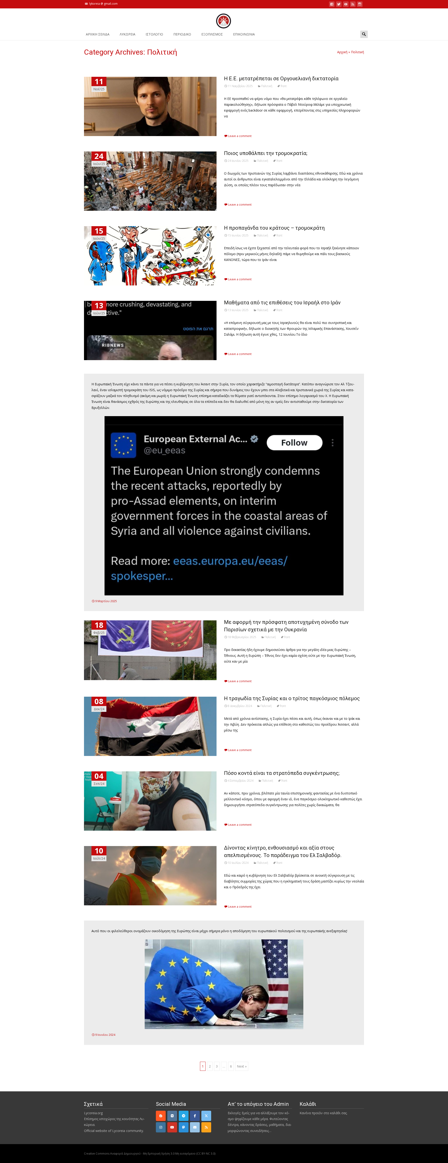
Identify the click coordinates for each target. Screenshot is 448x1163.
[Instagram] (161, 1127)
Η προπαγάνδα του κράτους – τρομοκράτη (274, 228)
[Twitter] (206, 1116)
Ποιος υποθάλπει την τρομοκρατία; (265, 153)
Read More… (234, 125)
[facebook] (332, 5)
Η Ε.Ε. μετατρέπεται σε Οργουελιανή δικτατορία (281, 78)
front (284, 86)
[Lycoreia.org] (224, 18)
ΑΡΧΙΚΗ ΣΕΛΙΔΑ (97, 34)
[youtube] (346, 5)
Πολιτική (266, 86)
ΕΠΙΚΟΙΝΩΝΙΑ (244, 34)
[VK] (172, 1116)
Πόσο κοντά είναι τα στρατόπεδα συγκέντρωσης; (282, 773)
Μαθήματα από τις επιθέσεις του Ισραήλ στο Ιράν (282, 303)
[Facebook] (195, 1116)
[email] (195, 1127)
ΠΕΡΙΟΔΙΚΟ (182, 34)
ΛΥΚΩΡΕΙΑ (127, 34)
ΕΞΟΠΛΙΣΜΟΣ (212, 34)
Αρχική (342, 52)
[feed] (353, 5)
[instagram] (360, 5)
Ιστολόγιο (154, 34)
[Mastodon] (184, 1127)
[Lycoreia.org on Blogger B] (161, 1116)
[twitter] (339, 5)
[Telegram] (184, 1116)
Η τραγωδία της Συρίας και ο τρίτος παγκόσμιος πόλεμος (292, 698)
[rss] (206, 1127)
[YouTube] (172, 1127)
